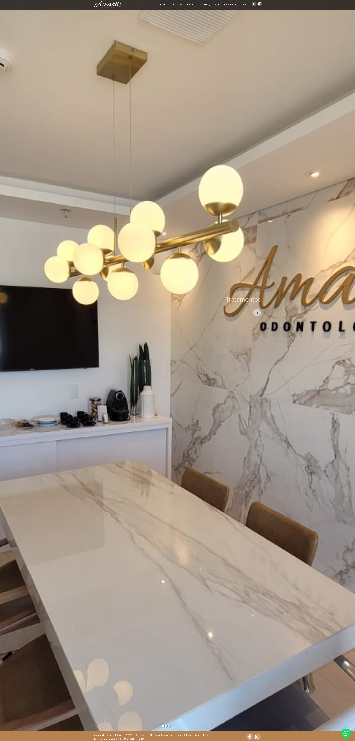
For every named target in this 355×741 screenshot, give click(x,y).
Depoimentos (229, 5)
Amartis (172, 5)
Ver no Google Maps (198, 735)
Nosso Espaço (204, 5)
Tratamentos (186, 5)
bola (163, 726)
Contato (244, 5)
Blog (217, 5)
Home (162, 5)
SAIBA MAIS (257, 312)
